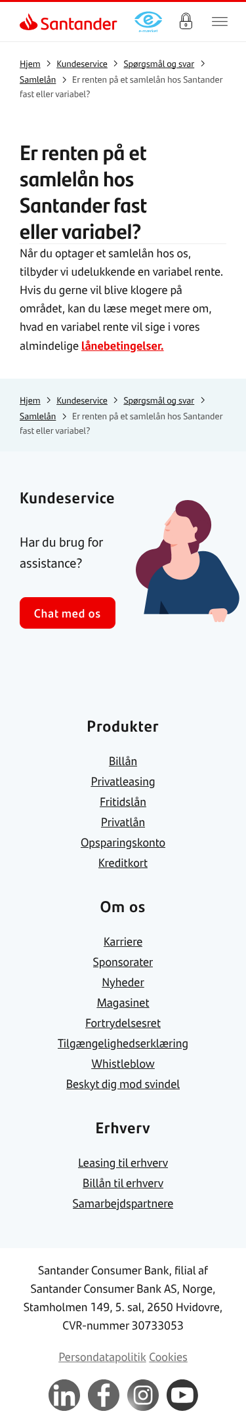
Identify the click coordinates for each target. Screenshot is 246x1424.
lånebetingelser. (122, 345)
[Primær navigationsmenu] (220, 21)
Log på (185, 21)
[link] (30, 21)
